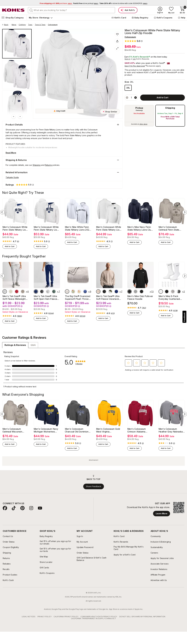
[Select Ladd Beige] (10, 291)
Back (7, 25)
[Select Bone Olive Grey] (110, 291)
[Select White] (161, 291)
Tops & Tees (40, 25)
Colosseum (52, 25)
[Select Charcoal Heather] (42, 291)
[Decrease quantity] (127, 97)
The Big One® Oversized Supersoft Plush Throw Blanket (77, 297)
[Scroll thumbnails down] (20, 116)
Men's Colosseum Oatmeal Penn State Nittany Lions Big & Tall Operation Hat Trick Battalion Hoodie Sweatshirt (170, 228)
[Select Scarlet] (17, 291)
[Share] (117, 41)
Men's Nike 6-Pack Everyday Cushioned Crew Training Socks (169, 297)
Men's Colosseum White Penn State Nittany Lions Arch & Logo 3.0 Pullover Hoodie (15, 228)
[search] (31, 10)
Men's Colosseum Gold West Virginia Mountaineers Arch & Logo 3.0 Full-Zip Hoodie (109, 430)
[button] (134, 41)
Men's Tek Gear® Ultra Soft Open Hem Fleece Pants (45, 297)
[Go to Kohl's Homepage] (13, 10)
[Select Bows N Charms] (79, 291)
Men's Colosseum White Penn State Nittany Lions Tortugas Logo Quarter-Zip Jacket (109, 228)
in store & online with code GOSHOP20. (123, 3)
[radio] (139, 115)
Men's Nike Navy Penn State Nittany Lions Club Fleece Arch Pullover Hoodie (139, 228)
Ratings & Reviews (15, 345)
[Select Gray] (179, 291)
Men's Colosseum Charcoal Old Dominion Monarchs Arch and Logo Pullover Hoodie (77, 430)
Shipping (170, 107)
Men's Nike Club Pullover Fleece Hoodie (140, 297)
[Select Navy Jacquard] (85, 291)
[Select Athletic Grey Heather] (4, 291)
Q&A (33, 345)
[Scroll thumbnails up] (13, 116)
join (134, 59)
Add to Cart (10, 246)
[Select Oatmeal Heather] (23, 291)
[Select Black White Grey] (173, 291)
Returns (48, 165)
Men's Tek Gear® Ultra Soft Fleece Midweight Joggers (14, 297)
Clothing (22, 25)
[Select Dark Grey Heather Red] (135, 291)
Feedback (184, 317)
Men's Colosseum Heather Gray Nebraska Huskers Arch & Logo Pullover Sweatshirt (171, 430)
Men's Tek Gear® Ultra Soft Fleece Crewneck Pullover (108, 297)
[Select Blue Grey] (116, 291)
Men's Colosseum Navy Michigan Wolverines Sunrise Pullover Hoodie (46, 430)
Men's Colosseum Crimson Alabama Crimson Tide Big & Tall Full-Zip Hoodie (139, 430)
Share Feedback (93, 486)
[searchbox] (71, 10)
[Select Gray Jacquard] (67, 291)
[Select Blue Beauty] (36, 291)
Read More (11, 153)
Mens (14, 25)
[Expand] (117, 48)
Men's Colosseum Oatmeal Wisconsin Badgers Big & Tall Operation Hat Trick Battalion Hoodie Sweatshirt (12, 430)
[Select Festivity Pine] (54, 291)
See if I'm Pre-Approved (135, 66)
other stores (143, 124)
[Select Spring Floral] (73, 291)
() (18, 241)
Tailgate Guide (12, 177)
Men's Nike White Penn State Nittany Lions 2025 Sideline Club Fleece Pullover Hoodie (77, 228)
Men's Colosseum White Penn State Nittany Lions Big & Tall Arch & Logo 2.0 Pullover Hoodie (46, 228)
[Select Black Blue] (141, 291)
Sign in (127, 59)
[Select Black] (129, 291)
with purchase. (56, 3)
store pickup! (85, 3)
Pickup (139, 107)
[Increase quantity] (135, 97)
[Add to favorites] (117, 34)
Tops (30, 25)
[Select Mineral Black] (104, 291)
